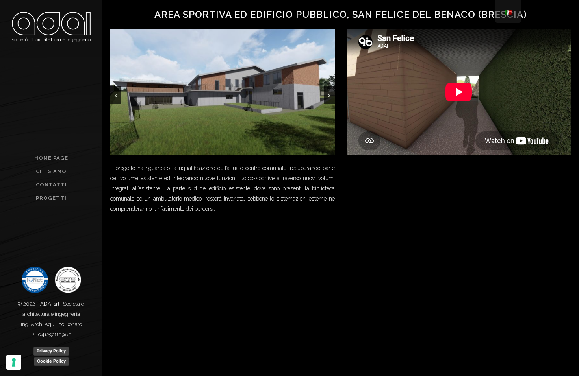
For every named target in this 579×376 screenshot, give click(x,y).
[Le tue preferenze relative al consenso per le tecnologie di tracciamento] (13, 362)
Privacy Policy (51, 351)
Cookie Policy (51, 361)
